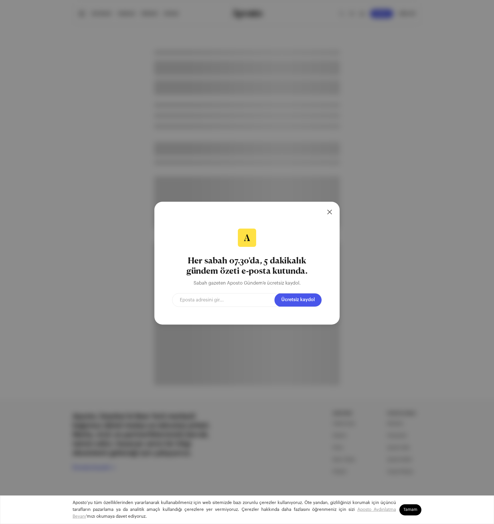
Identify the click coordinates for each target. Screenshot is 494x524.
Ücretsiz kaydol (298, 299)
